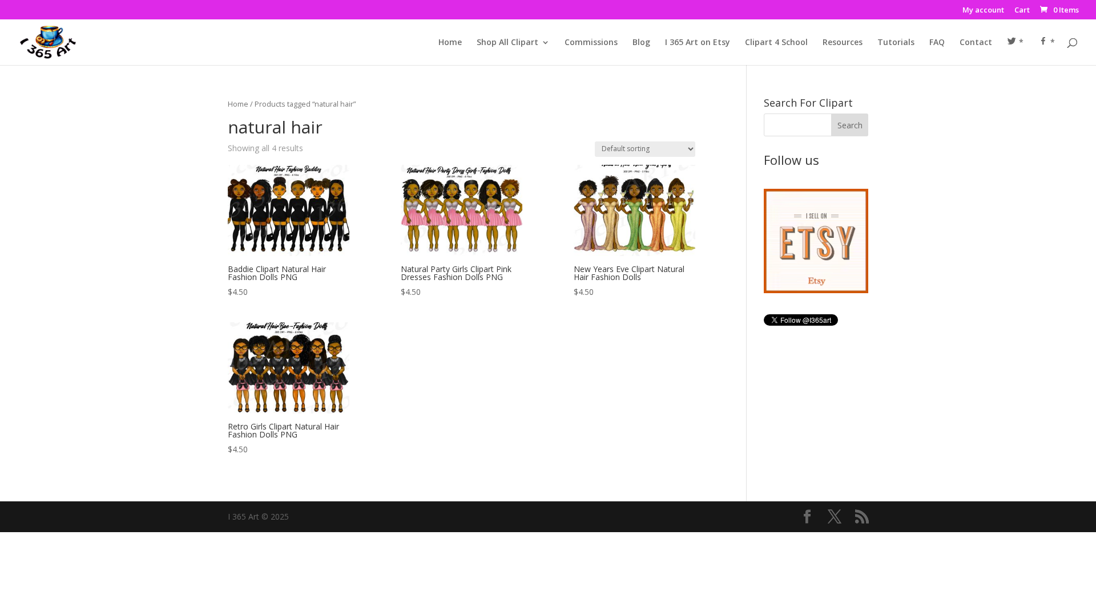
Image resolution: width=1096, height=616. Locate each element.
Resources (843, 42)
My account (983, 10)
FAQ (937, 42)
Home (450, 42)
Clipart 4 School (776, 42)
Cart (1022, 10)
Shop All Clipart (507, 42)
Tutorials (895, 42)
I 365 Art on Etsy (697, 42)
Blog (641, 42)
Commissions (591, 42)
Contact (976, 42)
